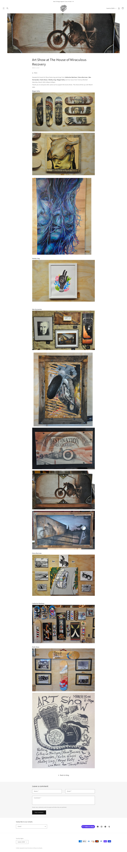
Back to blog (64, 775)
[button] (4, 8)
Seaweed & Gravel (24, 848)
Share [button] (35, 73)
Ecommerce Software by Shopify (35, 848)
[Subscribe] (45, 826)
